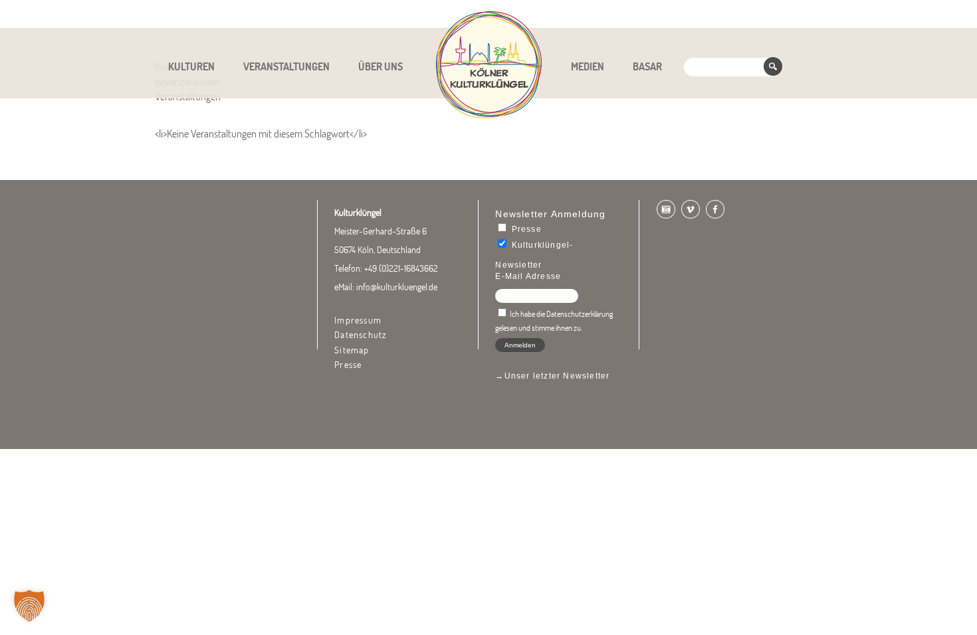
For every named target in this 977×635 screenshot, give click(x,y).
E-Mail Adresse (528, 276)
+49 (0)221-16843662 (401, 268)
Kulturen (191, 66)
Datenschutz (360, 335)
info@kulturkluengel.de (396, 287)
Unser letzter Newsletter (557, 376)
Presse (348, 365)
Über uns (380, 66)
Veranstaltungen (286, 66)
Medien (587, 66)
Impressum (357, 320)
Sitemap (351, 350)
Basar (647, 66)
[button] (29, 606)
